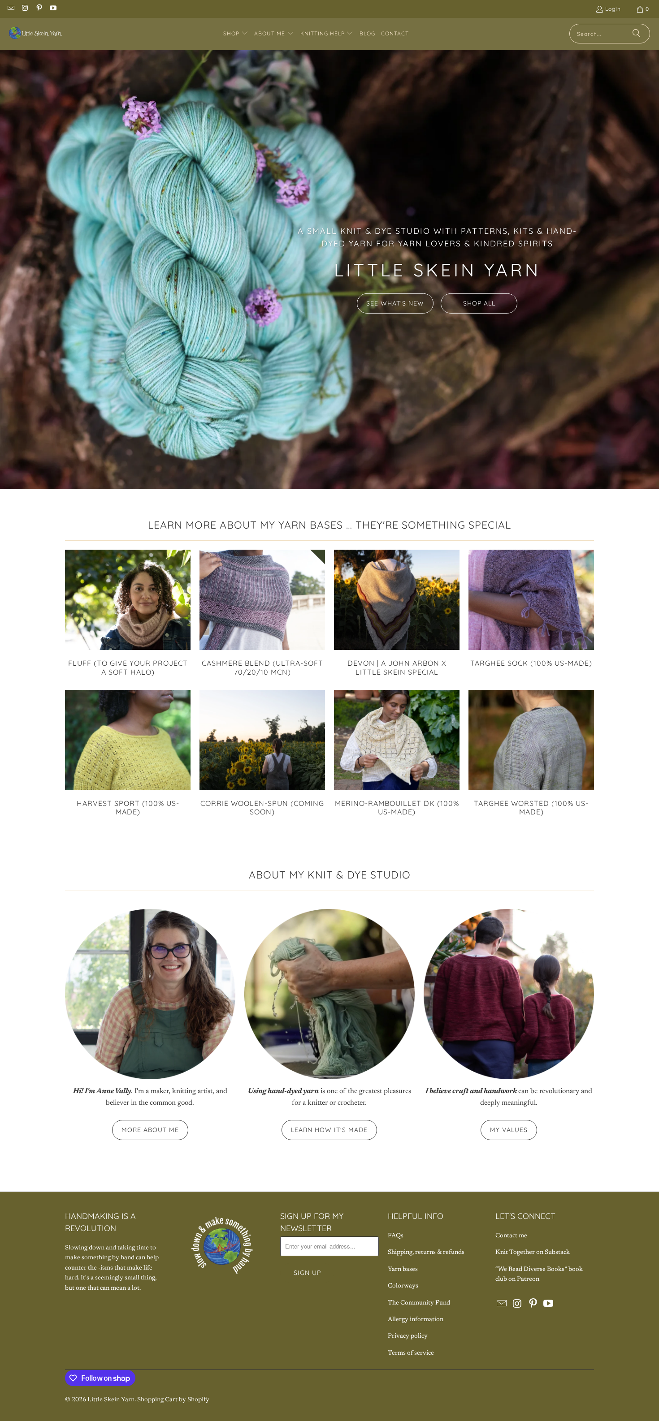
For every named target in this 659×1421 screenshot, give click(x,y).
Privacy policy (408, 1336)
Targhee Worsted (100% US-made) (531, 753)
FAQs (395, 1236)
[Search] (636, 33)
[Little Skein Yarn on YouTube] (52, 8)
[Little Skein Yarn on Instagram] (24, 8)
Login (613, 8)
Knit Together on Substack (532, 1252)
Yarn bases (403, 1269)
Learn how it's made (329, 1130)
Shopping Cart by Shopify (173, 1400)
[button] (235, 33)
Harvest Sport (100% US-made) (128, 753)
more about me (150, 1130)
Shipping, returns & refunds (426, 1252)
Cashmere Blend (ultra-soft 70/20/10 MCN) (262, 613)
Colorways (403, 1286)
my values (509, 1130)
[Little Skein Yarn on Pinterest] (39, 8)
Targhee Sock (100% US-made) (531, 608)
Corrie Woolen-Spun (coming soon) (262, 753)
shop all (479, 303)
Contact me (511, 1236)
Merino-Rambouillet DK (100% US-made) (397, 753)
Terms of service (411, 1353)
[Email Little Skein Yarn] (10, 8)
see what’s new (395, 303)
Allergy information (415, 1320)
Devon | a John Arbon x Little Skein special (397, 613)
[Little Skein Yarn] (36, 33)
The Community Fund (419, 1303)
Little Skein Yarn (110, 1400)
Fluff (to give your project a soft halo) (128, 613)
